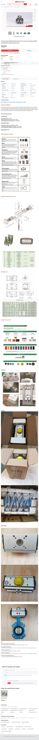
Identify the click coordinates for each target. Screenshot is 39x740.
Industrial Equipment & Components (8, 6)
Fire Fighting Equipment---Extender (15, 710)
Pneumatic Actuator (23, 6)
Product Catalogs (14, 706)
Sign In (2, 74)
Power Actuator (17, 728)
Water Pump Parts (31, 710)
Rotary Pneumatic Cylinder (16, 722)
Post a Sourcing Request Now (28, 683)
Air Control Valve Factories (19, 726)
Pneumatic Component (17, 6)
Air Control (3, 726)
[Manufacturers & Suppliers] (19, 2)
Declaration (29, 736)
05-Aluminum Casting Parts (33, 712)
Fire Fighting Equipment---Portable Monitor (33, 708)
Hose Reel (2, 712)
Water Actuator (11, 728)
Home (2, 6)
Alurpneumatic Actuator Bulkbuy (6, 731)
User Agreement (25, 736)
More (2, 732)
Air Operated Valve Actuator (6, 722)
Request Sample (16, 52)
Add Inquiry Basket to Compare (19, 36)
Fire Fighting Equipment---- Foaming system (7, 710)
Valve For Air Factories (28, 726)
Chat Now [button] (29, 50)
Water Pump (21, 710)
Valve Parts (21, 712)
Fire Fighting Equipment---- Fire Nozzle (5, 708)
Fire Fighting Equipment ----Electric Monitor (15, 708)
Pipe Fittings (12, 712)
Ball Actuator (24, 728)
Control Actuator (4, 728)
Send (9, 683)
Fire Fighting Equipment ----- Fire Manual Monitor (24, 708)
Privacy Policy (33, 736)
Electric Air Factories (10, 726)
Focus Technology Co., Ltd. (13, 736)
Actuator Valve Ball (30, 728)
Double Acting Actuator (25, 722)
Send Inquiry (10, 50)
